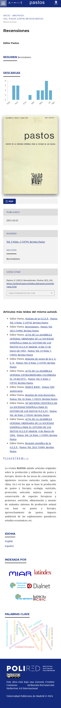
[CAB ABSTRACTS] (24, 598)
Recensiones (32, 326)
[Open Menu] (3, 3)
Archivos (18, 15)
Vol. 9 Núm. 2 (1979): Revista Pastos (23, 18)
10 (22, 458)
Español (9, 546)
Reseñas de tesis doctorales (40, 395)
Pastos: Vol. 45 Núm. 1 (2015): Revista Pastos (33, 399)
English (9, 541)
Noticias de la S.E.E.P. (37, 318)
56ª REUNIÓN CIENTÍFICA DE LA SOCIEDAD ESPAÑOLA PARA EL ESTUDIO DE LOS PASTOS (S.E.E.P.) (33, 407)
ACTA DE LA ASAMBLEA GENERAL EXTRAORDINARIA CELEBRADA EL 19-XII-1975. (33, 374)
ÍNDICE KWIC (33, 386)
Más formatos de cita (22, 293)
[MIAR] (20, 575)
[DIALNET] (39, 586)
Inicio (6, 15)
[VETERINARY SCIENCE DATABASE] (18, 587)
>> (27, 458)
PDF (10, 201)
